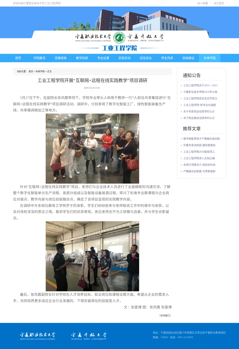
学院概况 (39, 58)
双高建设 (188, 58)
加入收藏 (202, 3)
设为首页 (219, 3)
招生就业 (146, 58)
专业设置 (103, 58)
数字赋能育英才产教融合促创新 (201, 138)
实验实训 (125, 58)
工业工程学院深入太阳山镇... (200, 158)
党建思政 (61, 58)
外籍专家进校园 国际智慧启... (200, 145)
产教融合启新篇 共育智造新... (200, 171)
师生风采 (167, 58)
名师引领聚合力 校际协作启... (200, 164)
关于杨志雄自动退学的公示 (199, 118)
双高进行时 (209, 66)
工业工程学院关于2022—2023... (201, 85)
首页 (18, 58)
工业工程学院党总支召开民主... (201, 98)
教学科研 (82, 58)
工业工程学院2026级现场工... (200, 151)
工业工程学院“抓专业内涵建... (200, 105)
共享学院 (210, 58)
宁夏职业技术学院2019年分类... (201, 92)
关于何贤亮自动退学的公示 (199, 111)
